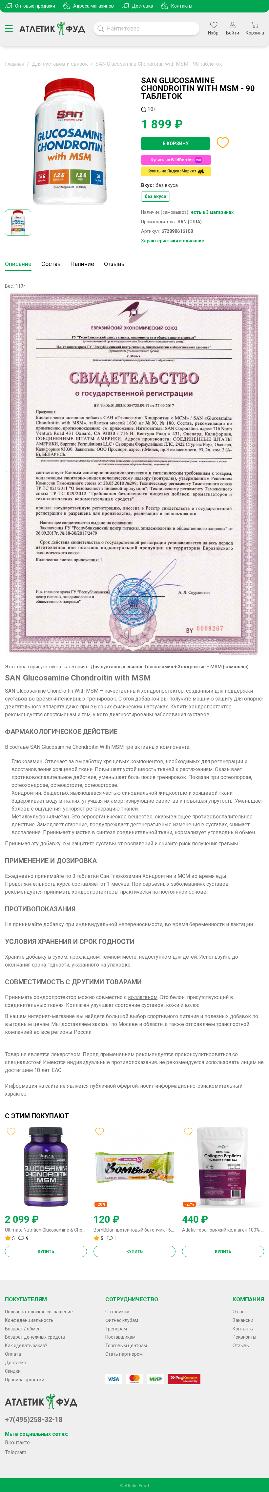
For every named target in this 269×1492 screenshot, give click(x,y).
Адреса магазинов (93, 6)
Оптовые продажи (35, 6)
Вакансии (243, 1320)
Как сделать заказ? (26, 1345)
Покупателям (26, 1299)
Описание (18, 263)
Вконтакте (17, 1442)
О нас (238, 1311)
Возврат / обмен (23, 1328)
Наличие (82, 263)
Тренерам (116, 1328)
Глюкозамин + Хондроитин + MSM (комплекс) (197, 666)
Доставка (142, 6)
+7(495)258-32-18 (34, 1419)
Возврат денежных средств (35, 1337)
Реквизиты (244, 1337)
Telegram (15, 1452)
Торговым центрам (126, 1345)
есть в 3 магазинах (212, 212)
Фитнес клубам (121, 1320)
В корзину (176, 143)
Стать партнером (124, 1354)
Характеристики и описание (172, 240)
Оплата (13, 1354)
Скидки (13, 1371)
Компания (248, 1299)
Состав (51, 263)
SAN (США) (189, 221)
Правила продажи (24, 1379)
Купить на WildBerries (172, 159)
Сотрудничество (131, 1299)
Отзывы (115, 263)
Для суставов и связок (116, 666)
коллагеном (142, 997)
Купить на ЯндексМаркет (172, 171)
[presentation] (7, 1163)
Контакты (181, 6)
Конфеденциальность (29, 1320)
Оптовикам (117, 1311)
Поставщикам (120, 1337)
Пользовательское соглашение (39, 1311)
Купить (46, 1251)
